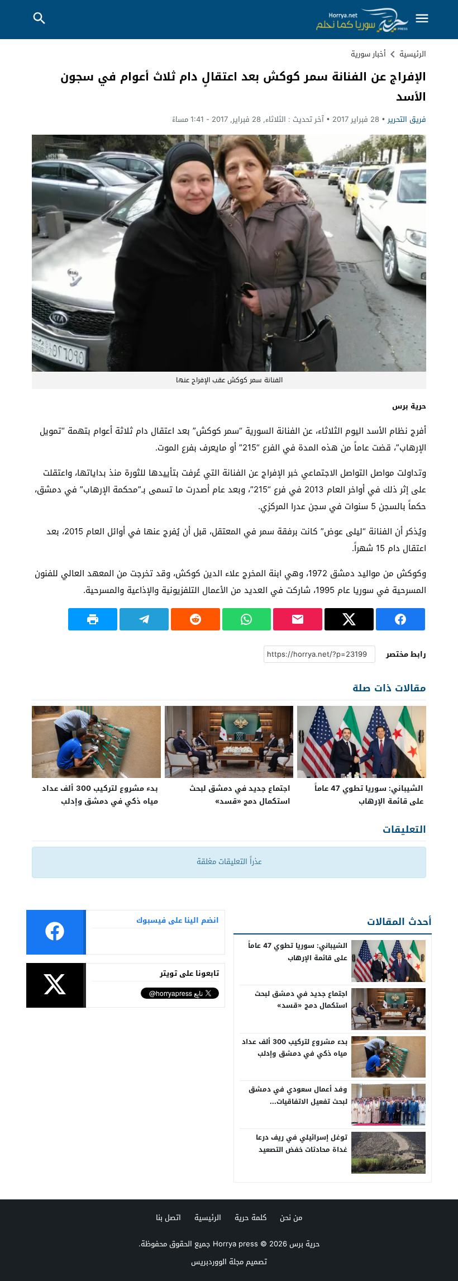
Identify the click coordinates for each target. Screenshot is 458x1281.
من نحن (291, 1218)
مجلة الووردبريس (217, 1262)
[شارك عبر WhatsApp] (247, 619)
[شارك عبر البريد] (297, 619)
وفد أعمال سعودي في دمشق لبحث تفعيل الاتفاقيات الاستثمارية (298, 1101)
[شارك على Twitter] (349, 619)
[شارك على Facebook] (400, 619)
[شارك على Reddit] (195, 619)
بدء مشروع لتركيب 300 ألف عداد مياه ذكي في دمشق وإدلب (100, 794)
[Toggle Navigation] (421, 19)
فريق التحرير (407, 119)
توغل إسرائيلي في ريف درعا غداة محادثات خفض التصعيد (301, 1143)
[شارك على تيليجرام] (144, 619)
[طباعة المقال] (93, 619)
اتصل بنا (168, 1218)
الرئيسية (207, 1218)
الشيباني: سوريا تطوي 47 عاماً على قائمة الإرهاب (368, 794)
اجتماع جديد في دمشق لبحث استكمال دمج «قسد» (239, 794)
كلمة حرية (250, 1218)
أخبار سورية (368, 54)
